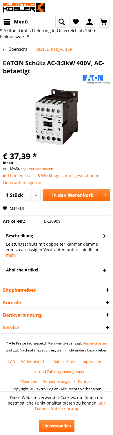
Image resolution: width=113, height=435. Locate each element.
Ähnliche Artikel (22, 270)
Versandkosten (95, 343)
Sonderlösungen (57, 381)
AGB (11, 361)
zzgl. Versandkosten (37, 168)
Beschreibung (19, 235)
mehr (11, 255)
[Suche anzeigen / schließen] (61, 22)
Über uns (29, 381)
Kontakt (85, 381)
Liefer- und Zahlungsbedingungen (56, 371)
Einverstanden (56, 426)
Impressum (91, 361)
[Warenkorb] (104, 22)
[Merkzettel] (75, 22)
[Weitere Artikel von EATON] (96, 80)
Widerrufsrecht (34, 361)
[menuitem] (15, 22)
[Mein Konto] (89, 22)
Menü (21, 21)
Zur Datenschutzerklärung (70, 405)
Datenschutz (64, 361)
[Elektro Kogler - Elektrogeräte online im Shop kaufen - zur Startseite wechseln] (24, 8)
